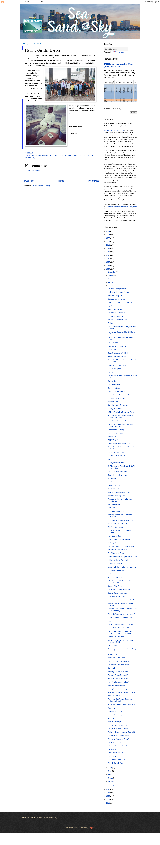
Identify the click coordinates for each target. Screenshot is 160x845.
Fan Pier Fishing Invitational (41, 155)
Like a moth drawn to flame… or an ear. (122, 567)
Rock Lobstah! (113, 343)
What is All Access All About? (118, 739)
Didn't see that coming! (116, 430)
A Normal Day (113, 402)
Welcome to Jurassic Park (117, 320)
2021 (108, 242)
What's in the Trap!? (115, 756)
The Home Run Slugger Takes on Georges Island (120, 700)
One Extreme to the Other (117, 398)
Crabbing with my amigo (116, 299)
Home (61, 181)
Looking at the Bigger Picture (118, 292)
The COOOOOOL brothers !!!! (118, 628)
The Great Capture (114, 369)
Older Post (93, 181)
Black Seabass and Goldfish (118, 353)
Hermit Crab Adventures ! (117, 391)
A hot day (111, 718)
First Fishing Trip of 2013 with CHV (120, 520)
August (111, 282)
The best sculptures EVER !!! (118, 456)
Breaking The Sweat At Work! (118, 672)
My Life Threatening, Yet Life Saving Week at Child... (121, 641)
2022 (108, 238)
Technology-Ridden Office (117, 365)
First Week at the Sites (116, 753)
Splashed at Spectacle (116, 637)
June (109, 621)
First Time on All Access (117, 553)
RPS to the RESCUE (115, 577)
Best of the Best (114, 388)
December (112, 272)
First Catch (112, 350)
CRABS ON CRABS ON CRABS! (120, 302)
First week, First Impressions (118, 736)
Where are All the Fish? (116, 658)
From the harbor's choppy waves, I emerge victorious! (120, 416)
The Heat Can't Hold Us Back (118, 661)
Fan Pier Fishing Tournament (62, 155)
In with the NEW (114, 489)
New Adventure (113, 482)
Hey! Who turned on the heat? (118, 682)
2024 (108, 231)
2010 (108, 796)
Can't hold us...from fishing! (118, 346)
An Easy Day (112, 543)
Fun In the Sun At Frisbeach (118, 678)
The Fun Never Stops (115, 715)
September (112, 279)
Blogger (91, 828)
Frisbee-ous (112, 574)
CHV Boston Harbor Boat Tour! (119, 421)
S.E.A (110, 459)
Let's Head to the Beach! (117, 596)
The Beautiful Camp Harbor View (119, 590)
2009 (108, 799)
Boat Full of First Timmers (117, 475)
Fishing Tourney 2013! (116, 452)
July (110, 286)
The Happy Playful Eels (116, 760)
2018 (108, 252)
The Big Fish (112, 372)
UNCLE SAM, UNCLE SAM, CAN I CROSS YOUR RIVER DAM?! (120, 632)
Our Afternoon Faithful (116, 316)
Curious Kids (112, 381)
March (110, 778)
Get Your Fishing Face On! (117, 289)
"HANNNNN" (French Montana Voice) (121, 704)
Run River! (111, 708)
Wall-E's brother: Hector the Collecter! (121, 617)
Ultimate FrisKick (114, 384)
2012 (108, 789)
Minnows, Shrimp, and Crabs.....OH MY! (122, 692)
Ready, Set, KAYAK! (115, 309)
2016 (108, 259)
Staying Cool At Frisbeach (117, 593)
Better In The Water (115, 586)
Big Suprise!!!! (113, 478)
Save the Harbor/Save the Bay (114, 130)
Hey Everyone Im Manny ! (117, 725)
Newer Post (28, 181)
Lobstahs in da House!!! (116, 711)
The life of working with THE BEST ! (121, 624)
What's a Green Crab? (116, 527)
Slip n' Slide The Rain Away (118, 524)
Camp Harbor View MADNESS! (119, 444)
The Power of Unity (115, 742)
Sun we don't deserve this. (117, 356)
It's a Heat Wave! (114, 696)
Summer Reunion (114, 504)
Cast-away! (112, 749)
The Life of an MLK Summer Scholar (121, 546)
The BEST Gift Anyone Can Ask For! (121, 395)
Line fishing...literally (115, 563)
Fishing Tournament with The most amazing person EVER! (120, 425)
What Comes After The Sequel (119, 539)
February (111, 781)
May (110, 771)
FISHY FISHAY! (114, 440)
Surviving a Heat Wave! (116, 685)
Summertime (112, 668)
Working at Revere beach (117, 570)
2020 (108, 245)
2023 (108, 235)
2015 (108, 262)
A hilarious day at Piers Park (118, 560)
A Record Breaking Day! (116, 496)
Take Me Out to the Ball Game (119, 746)
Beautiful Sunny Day (115, 296)
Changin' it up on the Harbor (118, 729)
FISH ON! (111, 508)
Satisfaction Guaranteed (116, 313)
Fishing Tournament (115, 409)
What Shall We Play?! (116, 433)
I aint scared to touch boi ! (117, 471)
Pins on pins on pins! (115, 722)
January (111, 785)
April (110, 774)
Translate (121, 52)
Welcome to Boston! (115, 485)
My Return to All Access (116, 306)
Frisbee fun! (112, 323)
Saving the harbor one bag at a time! (121, 689)
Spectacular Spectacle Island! (119, 665)
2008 (108, 803)
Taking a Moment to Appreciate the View (122, 557)
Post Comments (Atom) (41, 186)
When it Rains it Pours (116, 763)
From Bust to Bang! (115, 536)
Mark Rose (78, 155)
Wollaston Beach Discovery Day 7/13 (121, 732)
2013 (108, 269)
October (111, 275)
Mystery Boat (113, 654)
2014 (108, 266)
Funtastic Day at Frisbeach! (118, 675)
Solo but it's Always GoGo (117, 550)
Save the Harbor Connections (118, 405)
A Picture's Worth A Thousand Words (121, 412)
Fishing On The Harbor (116, 463)
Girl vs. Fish (112, 645)
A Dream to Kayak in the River (119, 492)
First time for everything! (117, 511)
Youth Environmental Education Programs (122, 207)
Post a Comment (34, 171)
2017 (108, 255)
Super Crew (112, 437)
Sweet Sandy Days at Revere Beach (121, 600)
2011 (108, 793)
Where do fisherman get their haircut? (121, 614)
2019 (108, 248)
